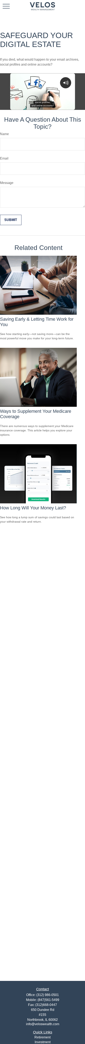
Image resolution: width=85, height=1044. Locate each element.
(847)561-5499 (48, 1000)
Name (4, 134)
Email (4, 158)
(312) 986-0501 (47, 995)
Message (6, 183)
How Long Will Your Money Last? (33, 507)
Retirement (42, 1037)
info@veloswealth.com (42, 1024)
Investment (43, 1042)
